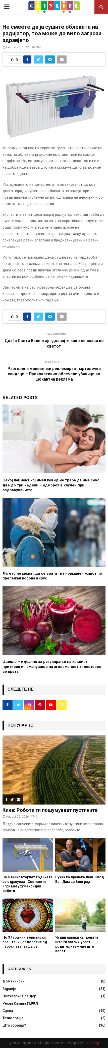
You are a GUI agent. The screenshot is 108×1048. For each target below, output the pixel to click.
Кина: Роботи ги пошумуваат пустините (50, 810)
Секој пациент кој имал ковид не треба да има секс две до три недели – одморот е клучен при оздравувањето (51, 485)
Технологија (13, 1018)
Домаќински (14, 981)
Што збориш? (14, 1025)
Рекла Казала (14, 1003)
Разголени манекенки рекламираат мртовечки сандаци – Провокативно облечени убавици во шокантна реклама (54, 374)
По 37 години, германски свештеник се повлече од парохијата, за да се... (25, 941)
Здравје (9, 989)
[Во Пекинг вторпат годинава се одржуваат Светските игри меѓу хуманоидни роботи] (28, 855)
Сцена (8, 1011)
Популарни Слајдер (19, 996)
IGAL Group (91, 1043)
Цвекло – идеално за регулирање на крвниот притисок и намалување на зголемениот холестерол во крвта (52, 666)
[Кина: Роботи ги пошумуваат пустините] (54, 769)
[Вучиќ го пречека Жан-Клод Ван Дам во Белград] (80, 855)
